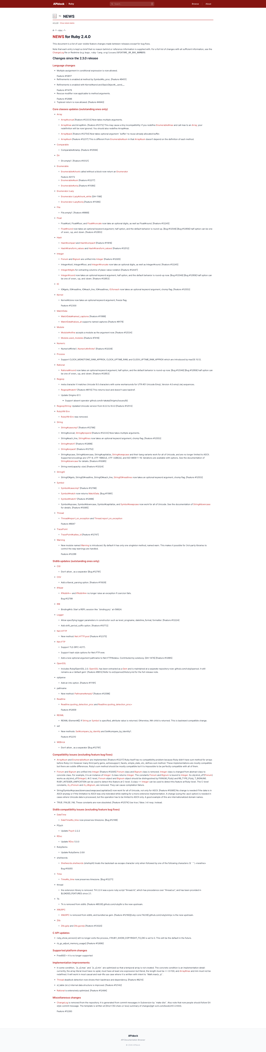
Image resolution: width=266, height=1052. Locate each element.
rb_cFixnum (73, 785)
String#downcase (69, 461)
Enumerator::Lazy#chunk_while (76, 196)
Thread (60, 513)
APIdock (58, 4)
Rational (61, 365)
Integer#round (68, 275)
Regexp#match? (69, 389)
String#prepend (83, 433)
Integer (60, 253)
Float (59, 218)
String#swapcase (120, 454)
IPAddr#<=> (81, 593)
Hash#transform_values (72, 248)
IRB (58, 604)
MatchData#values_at (71, 321)
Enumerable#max (164, 125)
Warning (61, 540)
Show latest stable (67, 23)
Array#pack (66, 133)
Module (60, 327)
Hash (59, 237)
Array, (194, 125)
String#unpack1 (68, 449)
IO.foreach (114, 289)
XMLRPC (61, 909)
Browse (195, 4)
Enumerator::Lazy (65, 191)
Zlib (58, 920)
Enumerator (122, 171)
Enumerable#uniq (69, 185)
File (58, 207)
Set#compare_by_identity (88, 731)
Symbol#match (68, 493)
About (208, 4)
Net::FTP (61, 641)
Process (61, 354)
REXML (60, 715)
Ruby (71, 3)
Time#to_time (67, 879)
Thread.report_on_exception (108, 518)
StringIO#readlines (123, 477)
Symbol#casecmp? (70, 488)
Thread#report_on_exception (75, 518)
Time (59, 874)
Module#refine (68, 332)
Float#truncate (94, 223)
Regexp (60, 379)
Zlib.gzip (65, 925)
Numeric (61, 343)
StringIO (61, 472)
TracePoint (62, 529)
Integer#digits (68, 270)
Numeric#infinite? (86, 348)
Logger (60, 614)
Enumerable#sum (118, 139)
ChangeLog (58, 52)
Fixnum (64, 259)
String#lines (84, 438)
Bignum (76, 259)
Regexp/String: (64, 406)
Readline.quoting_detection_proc (77, 704)
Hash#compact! (87, 243)
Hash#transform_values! (100, 248)
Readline (61, 699)
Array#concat (67, 119)
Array (59, 114)
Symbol (60, 482)
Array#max (66, 125)
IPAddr (60, 588)
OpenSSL (61, 663)
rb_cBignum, (90, 785)
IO (58, 284)
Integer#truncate (100, 264)
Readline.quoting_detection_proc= (115, 704)
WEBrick (61, 742)
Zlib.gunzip (79, 925)
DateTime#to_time (70, 820)
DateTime (61, 814)
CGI (58, 566)
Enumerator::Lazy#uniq (72, 202)
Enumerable (63, 166)
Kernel (60, 294)
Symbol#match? (69, 499)
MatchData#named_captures (75, 316)
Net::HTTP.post (82, 636)
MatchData (62, 311)
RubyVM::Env (63, 411)
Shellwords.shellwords (72, 863)
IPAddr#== (66, 593)
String (60, 422)
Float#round (67, 228)
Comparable (63, 144)
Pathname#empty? (84, 693)
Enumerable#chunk (70, 171)
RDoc (59, 836)
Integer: (107, 775)
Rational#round (68, 370)
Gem (125, 668)
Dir (58, 155)
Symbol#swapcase (130, 504)
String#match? (68, 443)
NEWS (58, 36)
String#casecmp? (69, 427)
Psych (72, 830)
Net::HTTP (62, 631)
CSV (59, 577)
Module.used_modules (72, 338)
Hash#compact (68, 243)
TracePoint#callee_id (71, 534)
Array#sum (66, 139)
